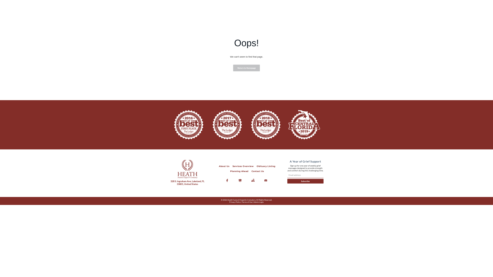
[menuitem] (224, 166)
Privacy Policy (235, 202)
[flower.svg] (240, 182)
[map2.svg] (252, 182)
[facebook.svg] (227, 182)
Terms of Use (247, 202)
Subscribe (305, 181)
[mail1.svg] (265, 182)
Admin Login (259, 202)
